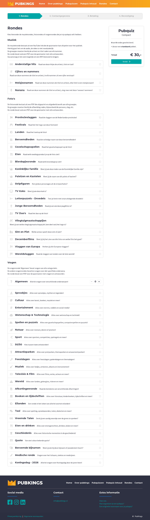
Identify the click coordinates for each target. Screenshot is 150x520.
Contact (114, 4)
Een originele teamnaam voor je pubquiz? (116, 506)
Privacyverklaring (14, 516)
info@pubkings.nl (60, 501)
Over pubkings (55, 4)
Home (42, 4)
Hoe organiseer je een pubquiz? (111, 503)
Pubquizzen (72, 4)
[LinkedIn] (23, 503)
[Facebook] (11, 503)
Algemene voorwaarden (33, 516)
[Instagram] (17, 503)
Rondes (103, 4)
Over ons (102, 501)
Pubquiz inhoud (88, 4)
